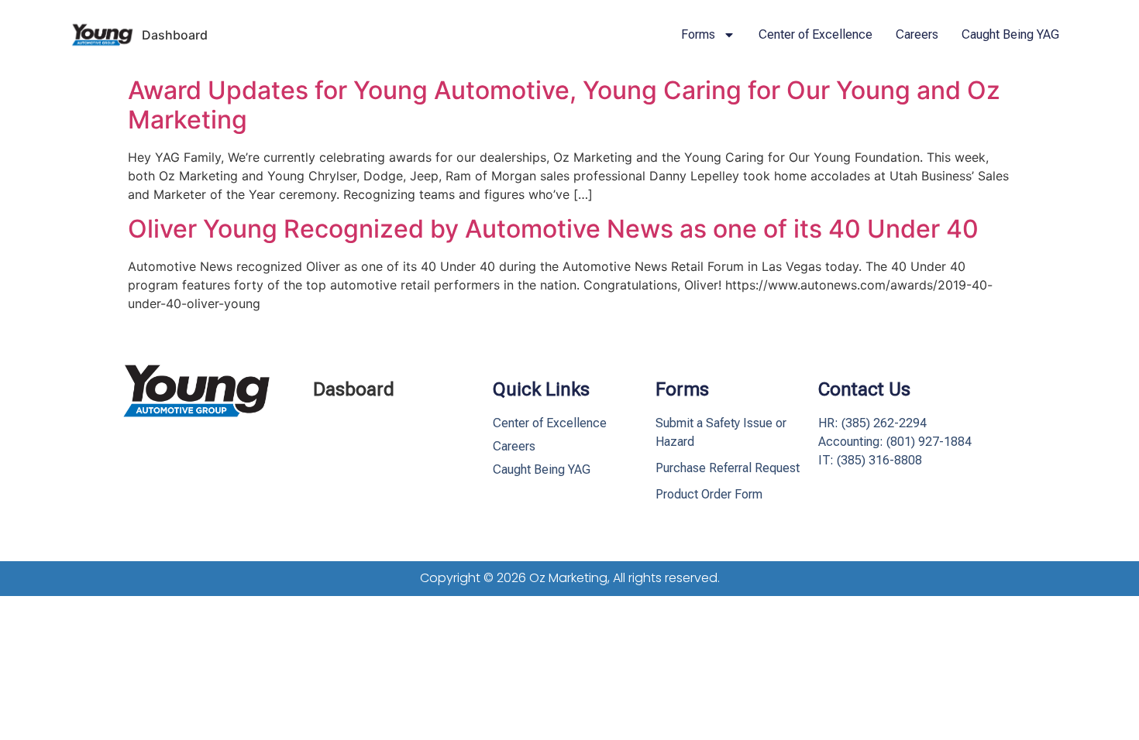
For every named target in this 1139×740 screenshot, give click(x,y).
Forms (698, 34)
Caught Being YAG (1010, 34)
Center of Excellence (815, 34)
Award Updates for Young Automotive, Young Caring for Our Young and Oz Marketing (564, 105)
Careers (917, 34)
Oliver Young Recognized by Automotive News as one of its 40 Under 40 (553, 229)
